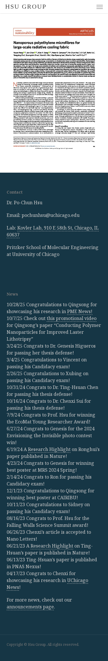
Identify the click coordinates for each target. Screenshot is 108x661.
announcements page (30, 607)
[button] (99, 6)
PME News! (79, 311)
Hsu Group (25, 6)
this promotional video (71, 318)
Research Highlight (49, 449)
